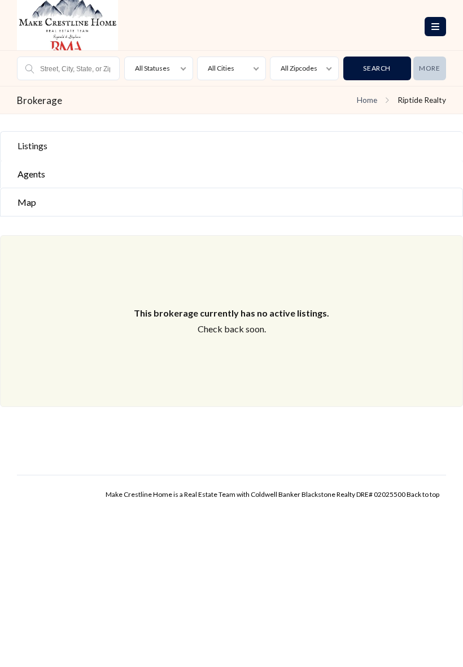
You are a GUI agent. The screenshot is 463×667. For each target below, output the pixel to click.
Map (27, 202)
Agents (31, 173)
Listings (32, 145)
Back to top (423, 494)
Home (367, 100)
